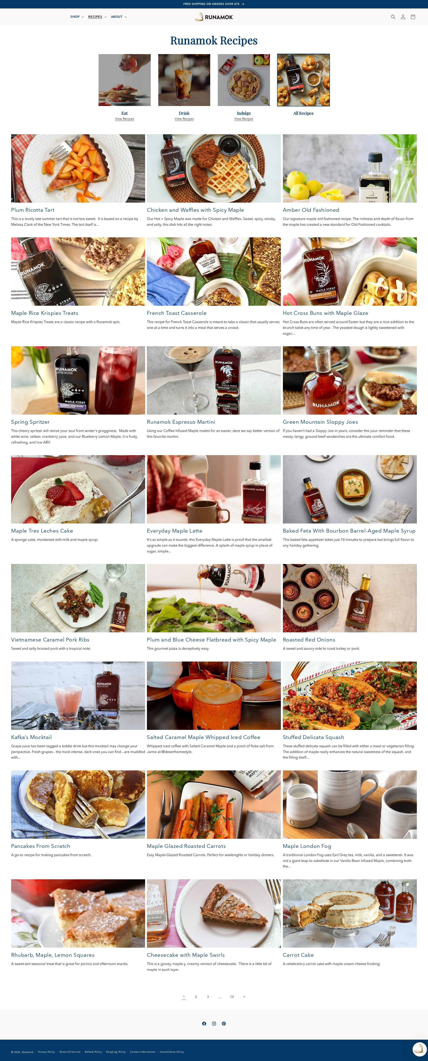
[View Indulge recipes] (243, 105)
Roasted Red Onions (309, 639)
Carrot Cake (298, 955)
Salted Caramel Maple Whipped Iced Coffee (203, 737)
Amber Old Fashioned (311, 210)
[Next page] (244, 997)
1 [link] (184, 996)
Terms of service (69, 1051)
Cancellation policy (172, 1051)
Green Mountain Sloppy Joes (320, 422)
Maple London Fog (307, 846)
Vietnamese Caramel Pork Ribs (50, 639)
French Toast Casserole (177, 313)
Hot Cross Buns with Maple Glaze (325, 313)
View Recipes (124, 119)
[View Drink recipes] (184, 105)
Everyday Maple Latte (174, 530)
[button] (77, 16)
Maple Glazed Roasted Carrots (186, 846)
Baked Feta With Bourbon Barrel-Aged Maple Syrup (349, 530)
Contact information (142, 1051)
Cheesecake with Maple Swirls (186, 955)
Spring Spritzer (30, 422)
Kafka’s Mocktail (31, 737)
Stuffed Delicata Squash (313, 737)
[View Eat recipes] (124, 105)
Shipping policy (116, 1051)
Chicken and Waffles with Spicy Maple (195, 210)
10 (232, 997)
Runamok (28, 1052)
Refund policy (93, 1051)
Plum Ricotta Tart (32, 210)
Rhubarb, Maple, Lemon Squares (53, 955)
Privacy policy (46, 1051)
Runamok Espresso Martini (181, 422)
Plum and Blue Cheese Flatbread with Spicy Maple (211, 639)
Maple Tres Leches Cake (42, 530)
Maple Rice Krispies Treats (44, 313)
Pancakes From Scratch (40, 846)
